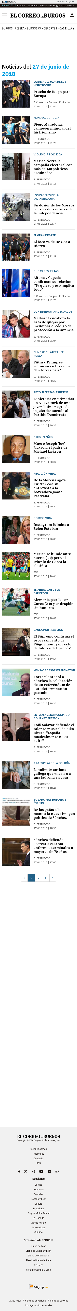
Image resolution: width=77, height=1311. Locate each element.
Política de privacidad (34, 1300)
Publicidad (38, 1153)
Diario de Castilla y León (38, 1251)
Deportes (38, 1194)
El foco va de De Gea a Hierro (52, 244)
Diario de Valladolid (38, 1255)
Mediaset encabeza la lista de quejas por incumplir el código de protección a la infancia (54, 324)
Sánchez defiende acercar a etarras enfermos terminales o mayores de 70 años (53, 846)
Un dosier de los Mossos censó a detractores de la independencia (54, 209)
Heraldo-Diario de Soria (38, 1260)
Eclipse (21, 5)
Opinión (38, 1232)
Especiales (38, 1208)
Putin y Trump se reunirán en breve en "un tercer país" (52, 366)
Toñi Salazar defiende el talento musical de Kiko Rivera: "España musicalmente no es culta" (54, 733)
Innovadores (38, 1227)
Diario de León (38, 1246)
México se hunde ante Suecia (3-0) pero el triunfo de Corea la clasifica (52, 560)
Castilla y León (38, 1199)
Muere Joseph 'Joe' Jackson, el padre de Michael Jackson (51, 447)
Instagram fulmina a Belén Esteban (51, 526)
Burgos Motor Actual (39, 1213)
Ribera (19, 28)
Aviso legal (15, 1300)
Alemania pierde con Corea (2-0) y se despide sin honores (53, 604)
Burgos (7, 28)
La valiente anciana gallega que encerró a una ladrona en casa (52, 773)
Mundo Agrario (39, 1222)
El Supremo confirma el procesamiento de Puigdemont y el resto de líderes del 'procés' (54, 642)
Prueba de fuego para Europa (52, 94)
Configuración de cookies (38, 1305)
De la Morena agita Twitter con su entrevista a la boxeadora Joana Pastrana (50, 488)
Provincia (39, 1189)
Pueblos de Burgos (50, 5)
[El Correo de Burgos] (37, 15)
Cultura (38, 1203)
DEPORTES (50, 28)
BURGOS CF (34, 28)
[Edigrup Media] (38, 1286)
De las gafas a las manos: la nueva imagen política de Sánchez (54, 814)
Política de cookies (58, 1300)
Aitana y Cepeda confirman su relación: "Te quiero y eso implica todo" (54, 283)
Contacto (38, 1158)
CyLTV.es (38, 1265)
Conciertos (69, 5)
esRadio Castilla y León (38, 1269)
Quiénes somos (38, 1149)
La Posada (38, 1218)
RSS (39, 1163)
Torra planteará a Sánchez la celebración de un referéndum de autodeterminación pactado (53, 685)
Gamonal (32, 5)
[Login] (72, 15)
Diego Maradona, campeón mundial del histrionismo (52, 128)
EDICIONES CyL (64, 2)
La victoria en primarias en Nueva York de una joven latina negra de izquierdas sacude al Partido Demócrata (54, 407)
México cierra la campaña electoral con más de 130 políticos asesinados (53, 167)
